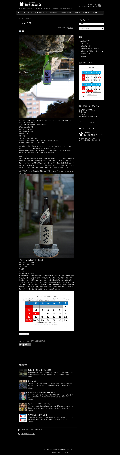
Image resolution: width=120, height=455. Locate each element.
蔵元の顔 (83, 56)
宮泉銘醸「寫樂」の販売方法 (88, 48)
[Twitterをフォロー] (20, 345)
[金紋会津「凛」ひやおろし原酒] (23, 374)
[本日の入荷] (23, 385)
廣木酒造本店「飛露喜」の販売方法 (90, 51)
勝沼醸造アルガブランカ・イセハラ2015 (33, 429)
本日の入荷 (32, 381)
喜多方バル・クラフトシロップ (39, 404)
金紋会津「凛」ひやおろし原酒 (39, 370)
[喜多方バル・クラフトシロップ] (23, 408)
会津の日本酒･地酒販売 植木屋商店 (57, 449)
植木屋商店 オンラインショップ (88, 138)
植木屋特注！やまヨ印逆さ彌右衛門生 (42, 392)
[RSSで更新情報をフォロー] (29, 345)
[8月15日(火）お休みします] (23, 419)
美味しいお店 (84, 53)
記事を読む (30, 377)
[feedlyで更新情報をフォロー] (26, 345)
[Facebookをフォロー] (23, 345)
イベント (83, 43)
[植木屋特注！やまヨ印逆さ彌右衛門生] (23, 397)
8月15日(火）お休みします (37, 415)
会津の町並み (84, 46)
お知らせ (70, 28)
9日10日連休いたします (28, 434)
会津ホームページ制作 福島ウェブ (64, 452)
